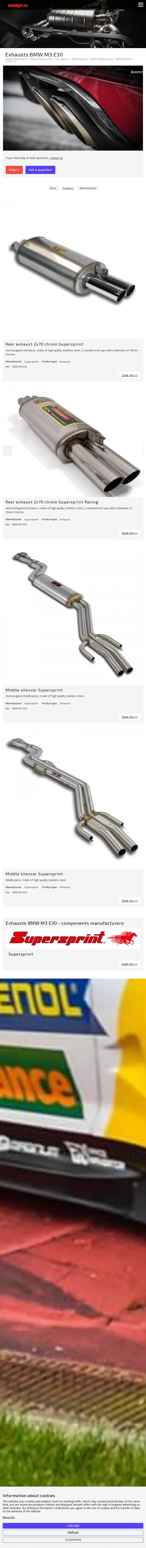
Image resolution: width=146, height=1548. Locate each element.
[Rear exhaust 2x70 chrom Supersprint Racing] (73, 442)
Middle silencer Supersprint (34, 689)
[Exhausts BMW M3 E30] (73, 108)
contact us (56, 158)
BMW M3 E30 (19, 366)
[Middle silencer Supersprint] (73, 615)
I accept (73, 1525)
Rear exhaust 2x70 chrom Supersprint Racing (52, 501)
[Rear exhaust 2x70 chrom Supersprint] (73, 269)
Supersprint (31, 361)
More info (9, 1517)
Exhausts (65, 361)
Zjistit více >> (130, 375)
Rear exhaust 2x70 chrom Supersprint (44, 344)
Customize (73, 1540)
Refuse (73, 1533)
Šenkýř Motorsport (16, 58)
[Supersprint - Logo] (73, 938)
